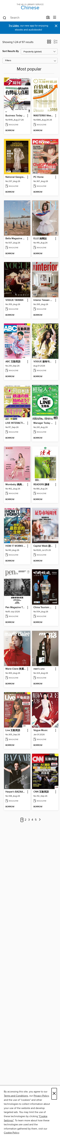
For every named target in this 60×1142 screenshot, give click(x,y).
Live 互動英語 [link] (12, 730)
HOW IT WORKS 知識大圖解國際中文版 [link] (15, 546)
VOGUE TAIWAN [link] (14, 300)
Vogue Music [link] (40, 730)
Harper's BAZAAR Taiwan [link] (15, 791)
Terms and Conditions (16, 1095)
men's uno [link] (39, 669)
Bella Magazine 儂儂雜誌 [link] (15, 238)
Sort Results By (10, 51)
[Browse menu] (55, 17)
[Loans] (48, 18)
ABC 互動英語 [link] (12, 361)
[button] (49, 42)
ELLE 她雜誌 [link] (40, 238)
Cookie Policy (11, 1132)
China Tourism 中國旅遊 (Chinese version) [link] (43, 607)
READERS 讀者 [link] (41, 484)
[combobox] (23, 18)
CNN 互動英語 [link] (41, 791)
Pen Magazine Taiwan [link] (15, 607)
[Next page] (40, 820)
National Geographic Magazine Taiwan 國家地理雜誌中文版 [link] (15, 177)
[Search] (4, 17)
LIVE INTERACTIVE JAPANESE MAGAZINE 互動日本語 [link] (15, 423)
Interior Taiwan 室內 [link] (43, 300)
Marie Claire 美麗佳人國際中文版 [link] (15, 669)
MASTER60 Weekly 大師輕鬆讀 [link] (43, 115)
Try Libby (14, 25)
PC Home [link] (38, 177)
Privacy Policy (41, 1095)
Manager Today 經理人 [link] (43, 423)
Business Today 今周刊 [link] (15, 115)
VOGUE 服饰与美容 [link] (43, 361)
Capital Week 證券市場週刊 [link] (43, 546)
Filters (8, 60)
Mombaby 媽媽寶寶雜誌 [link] (15, 484)
